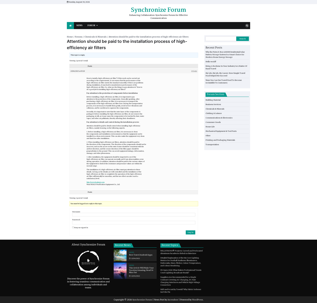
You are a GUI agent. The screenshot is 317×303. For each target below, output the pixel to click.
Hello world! (211, 62)
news (79, 25)
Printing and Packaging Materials (220, 140)
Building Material (213, 100)
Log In (190, 232)
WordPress (197, 299)
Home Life (210, 127)
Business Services (213, 104)
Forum (91, 25)
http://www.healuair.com (96, 182)
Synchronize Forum (158, 10)
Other (208, 135)
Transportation (212, 144)
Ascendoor (172, 299)
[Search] (247, 25)
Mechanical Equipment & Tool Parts (221, 131)
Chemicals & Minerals (215, 109)
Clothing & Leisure (214, 113)
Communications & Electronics (219, 118)
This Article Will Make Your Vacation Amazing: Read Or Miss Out (141, 270)
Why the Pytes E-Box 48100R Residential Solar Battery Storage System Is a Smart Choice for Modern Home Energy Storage (225, 54)
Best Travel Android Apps (140, 255)
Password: (76, 220)
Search (242, 39)
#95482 (194, 71)
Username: (76, 212)
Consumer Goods (213, 122)
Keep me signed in (81, 228)
